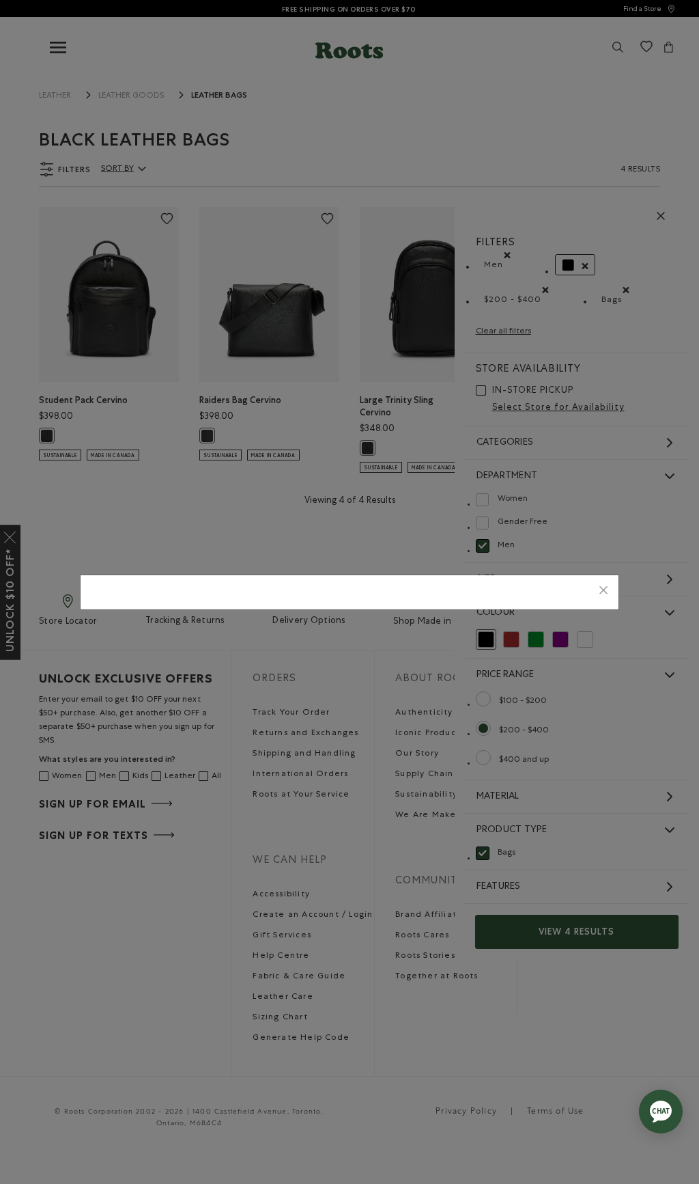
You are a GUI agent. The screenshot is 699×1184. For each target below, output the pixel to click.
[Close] (603, 592)
